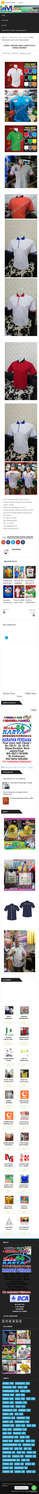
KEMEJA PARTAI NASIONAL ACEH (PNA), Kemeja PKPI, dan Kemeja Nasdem (9, 1123)
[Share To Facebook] (8, 542)
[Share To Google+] (3, 542)
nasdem (6, 1406)
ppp (4, 1456)
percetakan (17, 1429)
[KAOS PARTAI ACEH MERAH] (8, 1158)
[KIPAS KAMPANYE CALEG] (8, 1011)
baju (28, 1425)
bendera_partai (8, 1391)
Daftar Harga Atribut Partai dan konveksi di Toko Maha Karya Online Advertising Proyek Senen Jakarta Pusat (8, 1081)
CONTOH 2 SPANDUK (9, 1445)
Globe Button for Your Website (14, 779)
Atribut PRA (6, 1452)
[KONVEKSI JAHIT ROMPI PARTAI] (24, 1032)
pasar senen (7, 1410)
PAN (23, 1460)
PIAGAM (5, 1472)
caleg (18, 1406)
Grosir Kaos (7, 1387)
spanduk (22, 1410)
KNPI (17, 1395)
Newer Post (9, 693)
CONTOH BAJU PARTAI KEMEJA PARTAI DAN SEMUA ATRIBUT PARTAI (24, 1144)
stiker (17, 1399)
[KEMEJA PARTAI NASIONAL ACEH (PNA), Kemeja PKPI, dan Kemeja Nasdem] (8, 1116)
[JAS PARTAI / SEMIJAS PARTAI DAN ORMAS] (8, 1200)
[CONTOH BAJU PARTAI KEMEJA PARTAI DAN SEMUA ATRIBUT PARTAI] (24, 1137)
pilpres (5, 1414)
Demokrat (17, 1433)
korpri (17, 1464)
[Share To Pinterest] (18, 542)
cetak (22, 1437)
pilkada (29, 537)
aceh (18, 1425)
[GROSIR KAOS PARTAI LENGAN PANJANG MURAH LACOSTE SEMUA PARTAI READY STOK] (24, 1179)
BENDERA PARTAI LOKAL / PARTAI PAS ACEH (9, 1038)
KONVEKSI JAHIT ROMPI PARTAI (24, 1038)
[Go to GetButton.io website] (34, 1492)
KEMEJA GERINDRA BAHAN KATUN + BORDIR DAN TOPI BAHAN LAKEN (8, 1102)
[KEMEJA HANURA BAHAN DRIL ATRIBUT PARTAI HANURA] (8, 1137)
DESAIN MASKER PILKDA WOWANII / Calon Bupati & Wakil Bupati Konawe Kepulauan (9, 1060)
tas (26, 1448)
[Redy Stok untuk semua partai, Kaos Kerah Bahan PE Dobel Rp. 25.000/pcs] (24, 1074)
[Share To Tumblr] (23, 542)
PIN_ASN (6, 1425)
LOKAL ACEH (19, 1468)
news (23, 1391)
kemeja (5, 1383)
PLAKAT (5, 1464)
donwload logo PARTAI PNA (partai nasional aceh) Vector (24, 1102)
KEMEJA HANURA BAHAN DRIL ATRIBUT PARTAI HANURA (8, 1144)
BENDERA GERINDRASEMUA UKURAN (24, 1017)
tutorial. (5, 1402)
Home (3, 15)
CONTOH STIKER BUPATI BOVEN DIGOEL (30, 602)
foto (4, 1433)
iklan (18, 1452)
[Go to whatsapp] (34, 1487)
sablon (5, 1422)
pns (16, 1448)
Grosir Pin (6, 1418)
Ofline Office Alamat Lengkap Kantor (14, 30)
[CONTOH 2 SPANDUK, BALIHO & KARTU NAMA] (24, 1200)
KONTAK (4, 25)
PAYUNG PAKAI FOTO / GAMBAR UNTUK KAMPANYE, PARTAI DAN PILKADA (24, 1165)
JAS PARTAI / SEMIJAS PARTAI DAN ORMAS (9, 1207)
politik (17, 1441)
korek (29, 1452)
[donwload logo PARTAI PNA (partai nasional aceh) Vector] (24, 1095)
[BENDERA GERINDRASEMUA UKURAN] (24, 1011)
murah (28, 1464)
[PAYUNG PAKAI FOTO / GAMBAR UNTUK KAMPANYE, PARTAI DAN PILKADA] (24, 1158)
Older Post (30, 693)
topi (28, 1399)
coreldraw (27, 1445)
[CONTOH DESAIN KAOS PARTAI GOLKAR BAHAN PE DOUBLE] (24, 1053)
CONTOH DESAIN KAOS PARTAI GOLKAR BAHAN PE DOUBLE (24, 1060)
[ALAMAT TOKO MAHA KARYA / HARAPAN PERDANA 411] (8, 1179)
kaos (22, 537)
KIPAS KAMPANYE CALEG (8, 1017)
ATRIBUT (6, 1395)
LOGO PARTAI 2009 (9, 1460)
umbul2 (5, 1468)
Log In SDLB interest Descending (9, 1228)
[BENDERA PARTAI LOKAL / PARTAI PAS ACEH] (8, 1032)
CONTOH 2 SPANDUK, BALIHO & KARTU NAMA (24, 1207)
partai (5, 1441)
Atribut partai (13, 537)
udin (28, 1441)
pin (17, 1414)
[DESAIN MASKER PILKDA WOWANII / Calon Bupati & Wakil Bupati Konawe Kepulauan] (8, 1053)
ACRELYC (28, 1456)
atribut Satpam (8, 1437)
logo (4, 1429)
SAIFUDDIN (16, 549)
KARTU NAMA (20, 1422)
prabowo (16, 1456)
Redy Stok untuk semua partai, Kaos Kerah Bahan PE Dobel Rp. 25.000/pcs (24, 1081)
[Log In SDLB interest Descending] (8, 1221)
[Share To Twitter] (13, 542)
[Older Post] (33, 615)
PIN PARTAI (5, 20)
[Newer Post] (4, 612)
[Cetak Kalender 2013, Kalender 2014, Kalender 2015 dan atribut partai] (24, 1221)
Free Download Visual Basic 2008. (22, 798)
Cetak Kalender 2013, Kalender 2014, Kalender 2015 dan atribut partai (24, 1228)
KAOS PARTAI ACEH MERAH (8, 1165)
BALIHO (5, 1399)
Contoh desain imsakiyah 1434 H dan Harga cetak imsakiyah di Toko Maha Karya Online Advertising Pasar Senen (24, 1123)
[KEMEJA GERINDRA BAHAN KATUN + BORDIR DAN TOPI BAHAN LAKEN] (8, 1095)
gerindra (18, 1402)
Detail (9, 1022)
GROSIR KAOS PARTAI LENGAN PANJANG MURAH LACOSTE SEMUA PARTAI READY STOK (24, 1186)
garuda (17, 1472)
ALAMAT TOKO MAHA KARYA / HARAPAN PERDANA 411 (8, 1186)
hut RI (29, 1472)
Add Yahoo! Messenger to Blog (21, 783)
